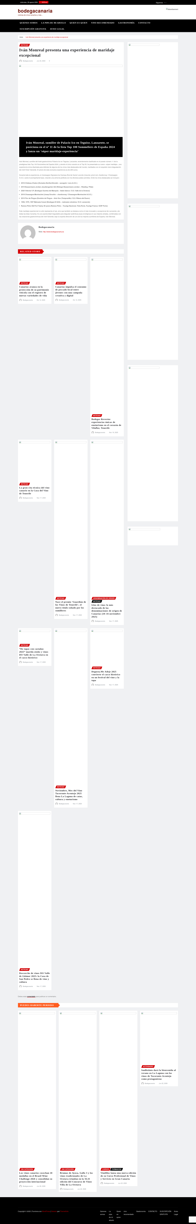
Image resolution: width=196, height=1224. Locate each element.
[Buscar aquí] (177, 22)
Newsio (54, 1211)
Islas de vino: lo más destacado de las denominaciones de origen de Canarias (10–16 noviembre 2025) (106, 611)
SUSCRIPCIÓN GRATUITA (33, 29)
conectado (31, 996)
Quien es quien (78, 23)
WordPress (46, 1211)
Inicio (21, 37)
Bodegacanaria (28, 61)
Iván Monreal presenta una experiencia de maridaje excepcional (47, 37)
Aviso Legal (57, 29)
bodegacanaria (35, 10)
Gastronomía (126, 23)
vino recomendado (102, 23)
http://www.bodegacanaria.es (53, 231)
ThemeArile (64, 1211)
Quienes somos (29, 23)
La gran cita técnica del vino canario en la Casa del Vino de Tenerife (34, 490)
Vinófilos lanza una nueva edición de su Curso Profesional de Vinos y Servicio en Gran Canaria (118, 1176)
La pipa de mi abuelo (53, 23)
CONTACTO (144, 23)
